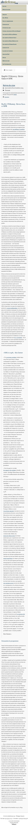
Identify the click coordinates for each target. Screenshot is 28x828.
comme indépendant (12, 308)
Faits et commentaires (8, 21)
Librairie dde (6, 47)
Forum (4, 57)
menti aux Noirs (7, 558)
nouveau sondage (11, 357)
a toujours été (21, 614)
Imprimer (7, 97)
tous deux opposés (8, 511)
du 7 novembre (18, 337)
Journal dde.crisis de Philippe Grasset (12, 31)
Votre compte (8, 70)
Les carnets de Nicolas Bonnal (10, 34)
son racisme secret (8, 583)
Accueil (4, 6)
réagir (15, 94)
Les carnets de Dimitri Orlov (9, 37)
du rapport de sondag (9, 470)
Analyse (5, 14)
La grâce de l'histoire (8, 51)
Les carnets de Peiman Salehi (10, 44)
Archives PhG (6, 54)
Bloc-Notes (5, 17)
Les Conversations (7, 64)
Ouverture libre (7, 27)
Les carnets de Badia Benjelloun (10, 41)
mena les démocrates (9, 536)
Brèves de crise (6, 60)
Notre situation (6, 9)
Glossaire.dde (6, 24)
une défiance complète (19, 129)
